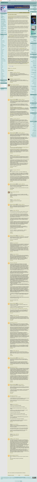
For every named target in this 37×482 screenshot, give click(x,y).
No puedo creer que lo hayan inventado (33, 135)
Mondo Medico (34, 83)
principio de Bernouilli (15, 100)
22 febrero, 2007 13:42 (14, 395)
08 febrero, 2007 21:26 (14, 322)
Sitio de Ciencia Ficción (34, 101)
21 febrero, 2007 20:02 (20, 384)
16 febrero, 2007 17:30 (16, 350)
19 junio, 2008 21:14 (15, 404)
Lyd (10, 262)
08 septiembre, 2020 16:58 (14, 455)
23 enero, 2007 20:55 (15, 254)
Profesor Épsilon (34, 89)
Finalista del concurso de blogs (3, 26)
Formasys (35, 127)
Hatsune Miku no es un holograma (3, 23)
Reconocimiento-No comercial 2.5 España (20, 477)
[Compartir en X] (11, 66)
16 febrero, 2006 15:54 (20, 235)
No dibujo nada (34, 133)
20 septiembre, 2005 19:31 (21, 204)
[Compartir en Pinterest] (12, 66)
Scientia (35, 90)
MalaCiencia (4, 2)
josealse (11, 438)
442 (10, 455)
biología (2, 38)
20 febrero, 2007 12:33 (14, 367)
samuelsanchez (34, 136)
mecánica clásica (3, 59)
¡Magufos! (35, 10)
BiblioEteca (34, 122)
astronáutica (2, 35)
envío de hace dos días (12, 16)
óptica (1, 64)
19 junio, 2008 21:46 (15, 424)
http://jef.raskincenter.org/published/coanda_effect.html (18, 149)
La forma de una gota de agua (3, 32)
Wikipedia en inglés (33, 41)
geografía (2, 50)
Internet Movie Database (34, 38)
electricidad (2, 44)
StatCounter (2, 89)
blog (1, 39)
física (11, 68)
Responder (11, 76)
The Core (2, 77)
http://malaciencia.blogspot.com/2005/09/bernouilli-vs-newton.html (18, 308)
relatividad (2, 69)
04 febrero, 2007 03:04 (16, 315)
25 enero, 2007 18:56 (14, 262)
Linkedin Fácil (34, 132)
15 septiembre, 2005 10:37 (21, 99)
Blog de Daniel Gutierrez (34, 114)
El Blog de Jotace (34, 110)
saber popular (14, 68)
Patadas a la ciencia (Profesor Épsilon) (33, 52)
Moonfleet (35, 106)
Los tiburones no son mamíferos (3, 30)
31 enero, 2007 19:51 (20, 303)
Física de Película (34, 49)
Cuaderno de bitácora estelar (33, 67)
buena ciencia (2, 40)
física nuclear (2, 49)
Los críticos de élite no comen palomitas (33, 104)
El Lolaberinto (34, 126)
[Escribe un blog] (10, 66)
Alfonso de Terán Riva (13, 99)
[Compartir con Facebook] (12, 66)
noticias (2, 62)
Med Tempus (34, 82)
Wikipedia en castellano (34, 40)
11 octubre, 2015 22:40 (16, 438)
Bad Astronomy (34, 44)
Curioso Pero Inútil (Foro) (34, 70)
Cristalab (35, 116)
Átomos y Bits (34, 60)
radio (1, 68)
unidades (2, 78)
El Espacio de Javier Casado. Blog (33, 72)
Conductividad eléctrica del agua (3, 19)
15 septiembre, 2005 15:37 (16, 155)
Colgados (35, 125)
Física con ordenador (33, 76)
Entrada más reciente (11, 475)
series (1, 72)
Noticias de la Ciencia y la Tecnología (33, 86)
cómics (2, 43)
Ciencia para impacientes (34, 65)
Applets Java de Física (34, 58)
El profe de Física (34, 48)
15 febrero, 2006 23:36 (16, 210)
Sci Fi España (34, 98)
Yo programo (34, 118)
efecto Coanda (12, 113)
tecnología (2, 73)
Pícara (35, 111)
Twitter (5, 11)
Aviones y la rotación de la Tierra (3, 28)
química (2, 67)
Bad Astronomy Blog (33, 61)
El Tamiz (35, 75)
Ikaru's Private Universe (34, 130)
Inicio (19, 475)
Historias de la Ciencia (34, 78)
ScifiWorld (35, 99)
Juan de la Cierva (25, 63)
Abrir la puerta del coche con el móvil (3, 21)
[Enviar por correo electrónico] (9, 66)
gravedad (2, 53)
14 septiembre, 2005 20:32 (16, 72)
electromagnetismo (3, 45)
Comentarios (2, 86)
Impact (2, 54)
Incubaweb (34, 117)
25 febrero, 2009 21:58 (16, 434)
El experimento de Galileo (3, 14)
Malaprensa (34, 55)
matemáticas (2, 58)
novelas (2, 63)
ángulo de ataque (22, 48)
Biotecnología (34, 62)
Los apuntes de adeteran (34, 7)
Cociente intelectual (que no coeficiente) (3, 25)
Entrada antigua (27, 475)
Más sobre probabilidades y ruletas (3, 17)
